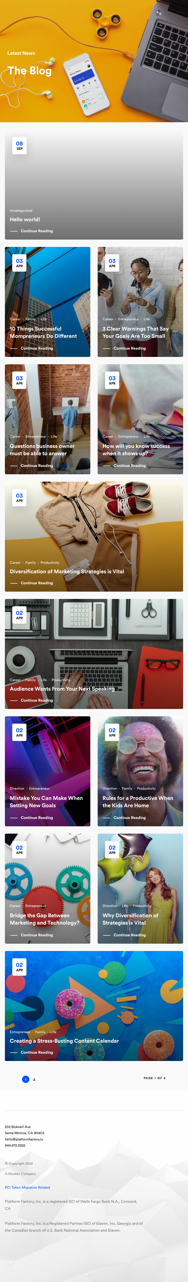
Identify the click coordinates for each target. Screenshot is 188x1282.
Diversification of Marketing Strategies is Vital (67, 571)
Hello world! (25, 219)
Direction (17, 788)
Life (44, 319)
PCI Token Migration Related (27, 1187)
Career (15, 319)
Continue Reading (37, 231)
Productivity (50, 562)
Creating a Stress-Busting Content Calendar (64, 1041)
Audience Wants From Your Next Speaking (62, 689)
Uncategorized (21, 210)
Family (30, 319)
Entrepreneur (128, 319)
